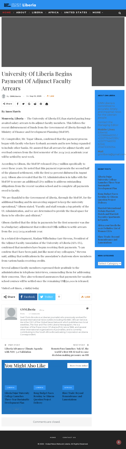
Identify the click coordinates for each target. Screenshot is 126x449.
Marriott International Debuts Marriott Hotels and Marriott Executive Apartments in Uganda (109, 214)
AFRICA (53, 12)
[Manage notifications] (118, 442)
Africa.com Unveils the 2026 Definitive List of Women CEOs (109, 228)
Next (17, 409)
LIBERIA (37, 12)
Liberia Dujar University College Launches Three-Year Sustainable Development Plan (109, 182)
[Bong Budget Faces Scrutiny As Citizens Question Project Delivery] (47, 381)
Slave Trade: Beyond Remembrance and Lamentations (108, 239)
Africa (68, 387)
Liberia (11, 387)
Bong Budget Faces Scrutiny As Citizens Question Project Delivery (108, 198)
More (97, 12)
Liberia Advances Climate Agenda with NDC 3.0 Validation (23, 350)
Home (53, 437)
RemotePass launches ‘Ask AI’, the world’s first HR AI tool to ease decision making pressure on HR (70, 352)
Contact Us (69, 437)
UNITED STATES (75, 12)
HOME (7, 12)
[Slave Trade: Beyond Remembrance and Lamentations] (75, 381)
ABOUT (21, 12)
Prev (9, 409)
